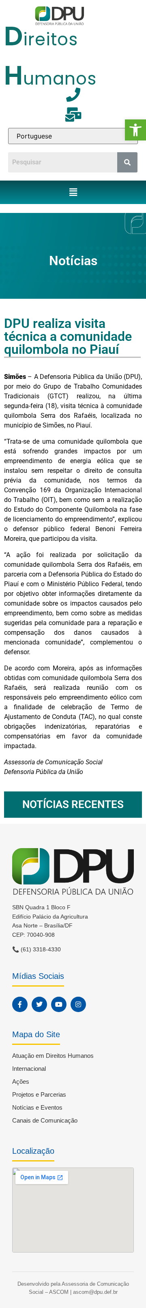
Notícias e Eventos (37, 1107)
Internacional (29, 1068)
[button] (135, 129)
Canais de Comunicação (44, 1120)
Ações (20, 1081)
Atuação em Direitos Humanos (53, 1055)
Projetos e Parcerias (39, 1094)
